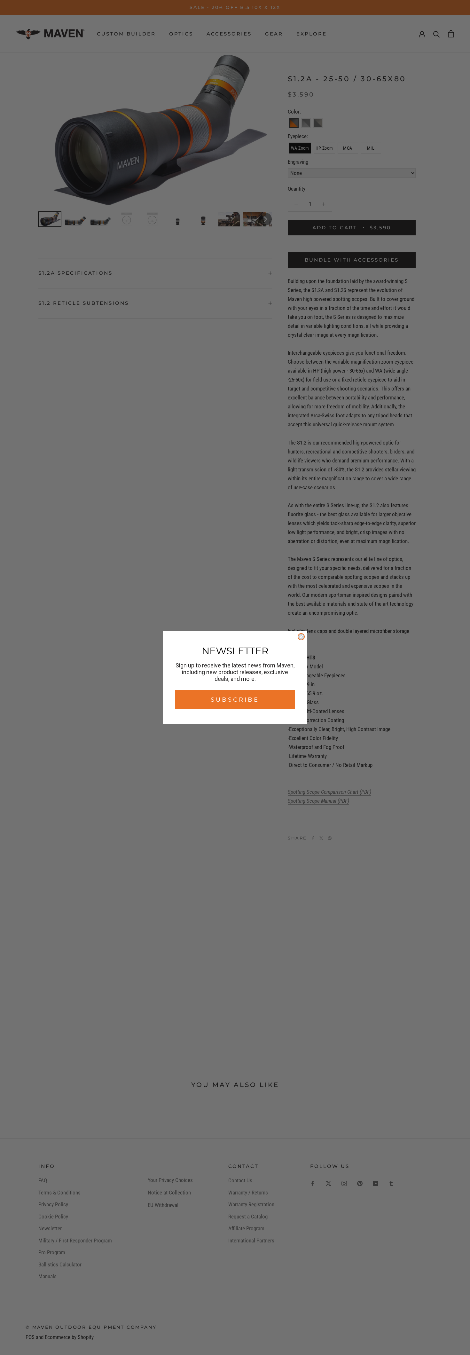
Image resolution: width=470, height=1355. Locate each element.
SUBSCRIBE (235, 699)
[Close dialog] (301, 637)
